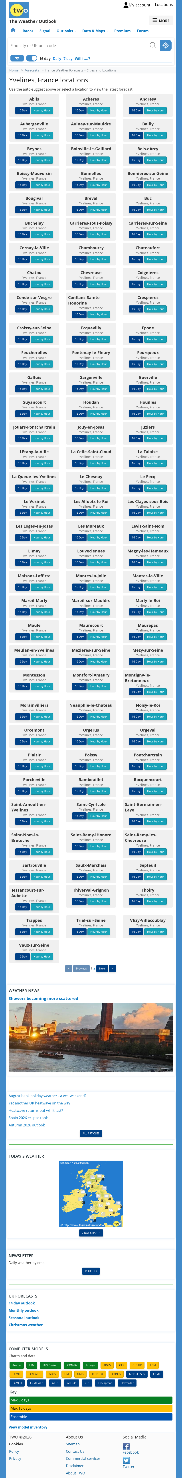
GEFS (55, 1383)
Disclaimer (75, 1465)
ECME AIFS (37, 1383)
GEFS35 (71, 1383)
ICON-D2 (72, 1365)
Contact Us (75, 1451)
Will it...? (82, 58)
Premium (122, 30)
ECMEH (17, 1383)
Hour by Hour (42, 110)
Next (102, 968)
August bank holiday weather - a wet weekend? (47, 1095)
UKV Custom (50, 1365)
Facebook (131, 1452)
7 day (68, 58)
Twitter (129, 1466)
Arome (16, 1365)
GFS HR (137, 1365)
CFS (87, 1383)
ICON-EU (97, 1374)
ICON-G (116, 1374)
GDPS (52, 1374)
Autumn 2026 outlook (27, 1125)
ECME (156, 1374)
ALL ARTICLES (91, 1133)
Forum (143, 30)
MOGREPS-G (137, 1374)
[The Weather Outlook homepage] (13, 30)
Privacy (15, 1458)
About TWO (75, 1473)
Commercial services (83, 1458)
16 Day (22, 110)
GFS (121, 1365)
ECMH (16, 1374)
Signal (45, 30)
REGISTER (91, 1271)
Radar (28, 30)
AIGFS (107, 1365)
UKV (31, 1365)
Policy (14, 1451)
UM (66, 1374)
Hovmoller (127, 1383)
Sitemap (73, 1444)
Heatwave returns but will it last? (36, 1110)
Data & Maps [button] (94, 30)
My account (139, 5)
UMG (80, 1374)
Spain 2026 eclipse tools (29, 1117)
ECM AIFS (34, 1374)
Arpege (90, 1365)
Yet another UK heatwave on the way (39, 1103)
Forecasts (32, 70)
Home (13, 70)
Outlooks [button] (65, 30)
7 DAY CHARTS (91, 1233)
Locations (164, 4)
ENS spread (105, 1383)
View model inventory (28, 1427)
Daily (57, 58)
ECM (153, 1365)
